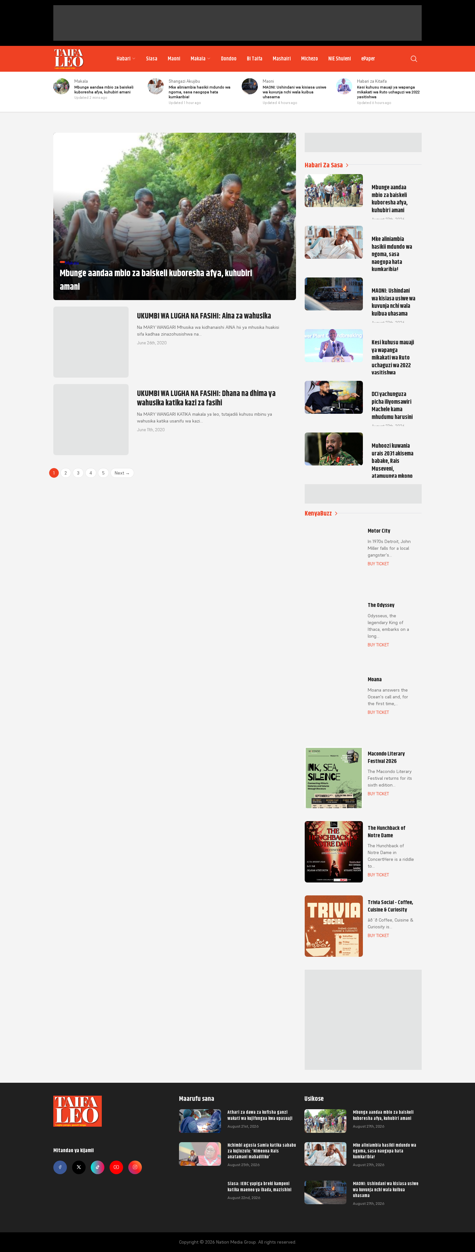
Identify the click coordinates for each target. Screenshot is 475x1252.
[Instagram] (135, 1167)
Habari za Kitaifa (372, 81)
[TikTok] (97, 1167)
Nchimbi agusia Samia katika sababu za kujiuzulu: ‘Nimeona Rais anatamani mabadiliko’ (261, 1150)
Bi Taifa (254, 59)
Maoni (174, 59)
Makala (198, 59)
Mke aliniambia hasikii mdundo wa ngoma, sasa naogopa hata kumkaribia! (384, 1150)
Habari (124, 59)
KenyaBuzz (318, 513)
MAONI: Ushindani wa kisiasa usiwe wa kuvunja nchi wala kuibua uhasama (385, 1189)
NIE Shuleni (339, 59)
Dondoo (229, 59)
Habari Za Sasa (324, 165)
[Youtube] (116, 1167)
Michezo (309, 59)
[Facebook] (60, 1167)
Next (122, 473)
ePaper (368, 59)
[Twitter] (79, 1167)
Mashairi (282, 59)
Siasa (151, 59)
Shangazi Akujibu (184, 81)
